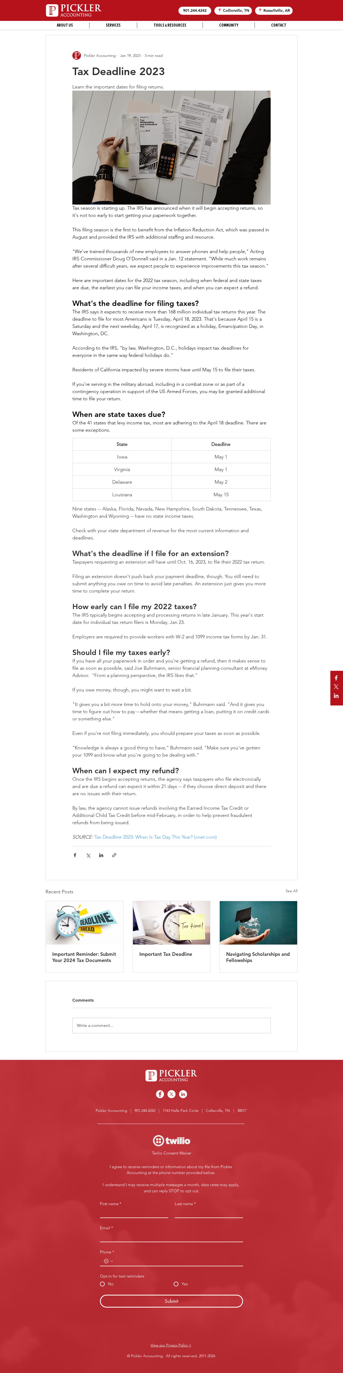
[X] (336, 686)
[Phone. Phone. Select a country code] (108, 1261)
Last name (185, 1203)
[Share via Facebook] (74, 855)
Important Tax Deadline (165, 954)
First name (110, 1203)
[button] (194, 11)
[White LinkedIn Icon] (336, 695)
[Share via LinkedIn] (101, 855)
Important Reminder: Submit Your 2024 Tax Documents (84, 957)
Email (106, 1228)
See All (291, 891)
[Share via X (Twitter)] (88, 855)
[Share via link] (114, 855)
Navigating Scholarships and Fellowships (258, 957)
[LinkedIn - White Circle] (183, 1094)
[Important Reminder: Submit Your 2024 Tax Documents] (84, 923)
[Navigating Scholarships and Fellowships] (258, 923)
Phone (107, 1252)
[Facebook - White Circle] (160, 1094)
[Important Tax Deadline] (171, 923)
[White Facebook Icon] (336, 678)
